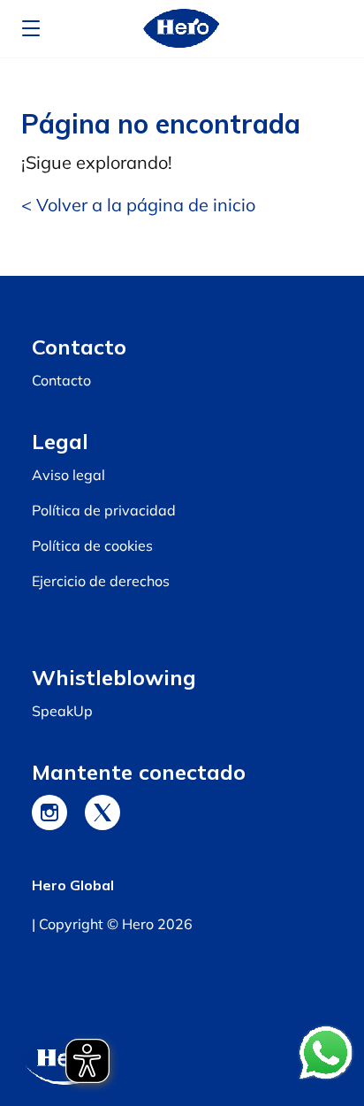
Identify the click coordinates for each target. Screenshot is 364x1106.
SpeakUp (62, 711)
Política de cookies (92, 545)
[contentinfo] (182, 691)
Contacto (61, 380)
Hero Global (73, 885)
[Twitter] (102, 812)
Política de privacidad (104, 510)
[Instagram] (49, 812)
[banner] (182, 29)
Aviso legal (68, 475)
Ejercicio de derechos (101, 581)
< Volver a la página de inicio (138, 205)
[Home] (181, 29)
